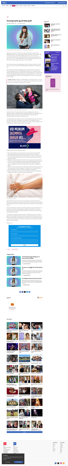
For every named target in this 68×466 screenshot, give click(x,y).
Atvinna (61, 446)
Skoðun (54, 448)
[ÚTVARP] (61, 5)
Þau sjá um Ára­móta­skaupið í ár (12, 363)
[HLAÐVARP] (57, 5)
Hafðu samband (15, 449)
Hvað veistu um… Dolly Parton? (36, 373)
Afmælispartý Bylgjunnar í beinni (36, 363)
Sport (53, 446)
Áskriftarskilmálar (15, 452)
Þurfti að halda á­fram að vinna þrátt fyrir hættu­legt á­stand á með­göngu (55, 30)
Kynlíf (8, 249)
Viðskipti (54, 445)
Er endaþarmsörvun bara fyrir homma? (32, 278)
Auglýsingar (15, 448)
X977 (61, 452)
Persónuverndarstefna (6, 449)
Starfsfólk (14, 453)
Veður (61, 448)
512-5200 (16, 447)
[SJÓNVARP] (59, 5)
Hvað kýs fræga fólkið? (10, 373)
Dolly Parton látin (34, 417)
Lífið (53, 447)
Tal (60, 453)
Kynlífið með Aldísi (14, 249)
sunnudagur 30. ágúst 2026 (51, 2)
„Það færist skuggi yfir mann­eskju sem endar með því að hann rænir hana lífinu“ (36, 396)
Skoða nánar (5, 459)
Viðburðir (61, 447)
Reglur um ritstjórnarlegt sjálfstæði (7, 448)
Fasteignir (61, 445)
